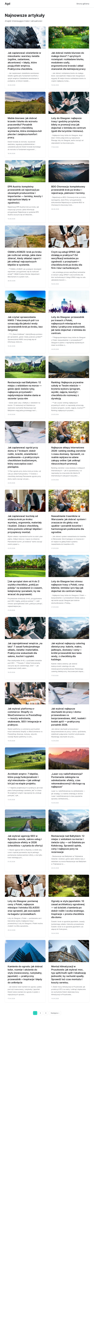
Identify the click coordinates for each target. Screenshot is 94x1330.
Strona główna (82, 4)
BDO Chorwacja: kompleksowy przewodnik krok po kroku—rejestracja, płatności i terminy (68, 189)
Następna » (55, 1013)
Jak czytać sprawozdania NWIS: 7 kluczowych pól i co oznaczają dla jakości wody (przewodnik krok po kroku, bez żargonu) (25, 323)
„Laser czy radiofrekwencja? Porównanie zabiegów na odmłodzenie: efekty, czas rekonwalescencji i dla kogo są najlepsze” (68, 780)
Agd (7, 3)
